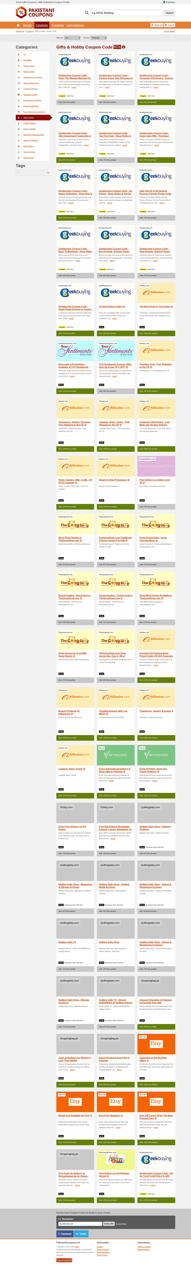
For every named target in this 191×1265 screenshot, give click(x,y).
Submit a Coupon (144, 1247)
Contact (100, 1247)
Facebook (66, 1234)
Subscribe (109, 1224)
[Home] (17, 25)
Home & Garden (29, 129)
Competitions (75, 25)
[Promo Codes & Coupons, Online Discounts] (35, 18)
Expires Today (28, 66)
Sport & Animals (29, 152)
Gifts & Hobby (28, 118)
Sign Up (158, 25)
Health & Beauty (29, 123)
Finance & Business (31, 106)
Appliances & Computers (32, 77)
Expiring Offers (29, 72)
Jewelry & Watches (30, 141)
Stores (27, 25)
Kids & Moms (28, 146)
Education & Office (30, 95)
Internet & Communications (33, 135)
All (24, 54)
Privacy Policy (121, 1224)
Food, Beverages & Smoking (34, 112)
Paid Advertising (143, 1250)
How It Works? (169, 31)
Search (170, 12)
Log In (171, 25)
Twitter (82, 1234)
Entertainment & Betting (32, 100)
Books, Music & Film (31, 83)
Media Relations (103, 1252)
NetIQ (77, 1247)
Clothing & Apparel (30, 89)
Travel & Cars (28, 158)
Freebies (58, 25)
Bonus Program (103, 1250)
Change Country (63, 1260)
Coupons (42, 25)
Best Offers (27, 60)
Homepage (20, 31)
